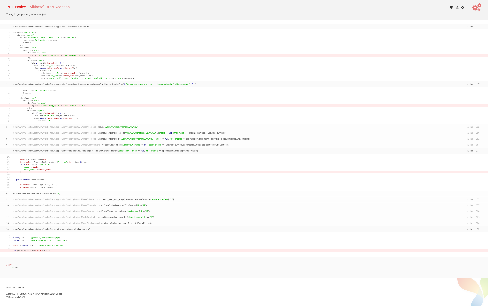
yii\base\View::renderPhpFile (111, 133)
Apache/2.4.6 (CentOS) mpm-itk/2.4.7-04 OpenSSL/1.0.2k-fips (34, 294)
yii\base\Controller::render (106, 151)
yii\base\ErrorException (50, 7)
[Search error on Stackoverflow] (457, 7)
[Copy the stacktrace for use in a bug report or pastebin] (452, 7)
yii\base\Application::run (78, 229)
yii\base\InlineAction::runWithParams (119, 205)
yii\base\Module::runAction (115, 217)
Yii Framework (12, 297)
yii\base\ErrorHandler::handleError (107, 84)
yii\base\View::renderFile (109, 139)
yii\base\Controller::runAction (113, 211)
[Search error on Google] (462, 7)
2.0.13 (22, 297)
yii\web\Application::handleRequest (120, 223)
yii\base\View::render (111, 145)
